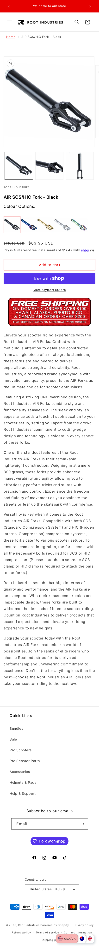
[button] (9, 22)
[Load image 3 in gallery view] (80, 166)
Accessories (20, 772)
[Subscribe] (82, 824)
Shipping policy (52, 940)
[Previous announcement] (9, 6)
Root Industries (29, 925)
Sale (13, 739)
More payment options (49, 290)
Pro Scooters (20, 750)
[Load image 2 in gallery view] (49, 166)
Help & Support (23, 793)
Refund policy (21, 932)
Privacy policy (84, 925)
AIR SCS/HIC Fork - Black (41, 37)
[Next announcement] (90, 6)
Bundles (16, 728)
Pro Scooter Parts (25, 761)
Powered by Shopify (54, 925)
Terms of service (47, 932)
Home (10, 37)
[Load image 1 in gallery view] (19, 166)
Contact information (78, 932)
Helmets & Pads (23, 782)
